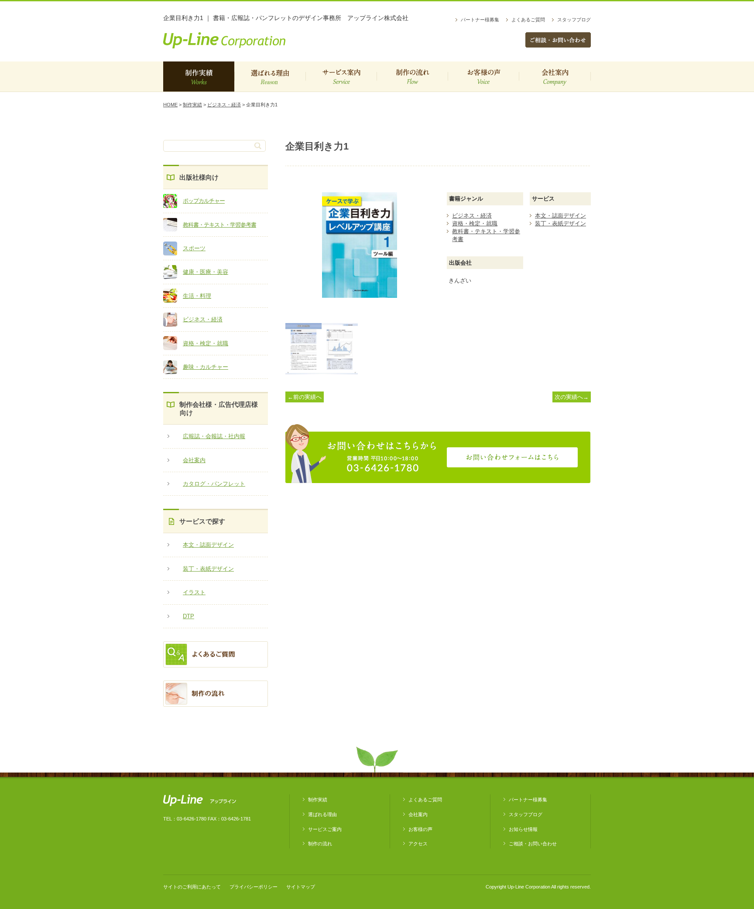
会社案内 (555, 76)
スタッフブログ (574, 19)
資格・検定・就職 (205, 343)
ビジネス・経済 (224, 104)
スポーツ (194, 248)
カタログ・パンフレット (214, 483)
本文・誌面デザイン (208, 544)
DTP (188, 616)
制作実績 (198, 76)
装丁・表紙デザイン (208, 568)
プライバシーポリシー (254, 886)
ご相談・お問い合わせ (533, 843)
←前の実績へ (305, 397)
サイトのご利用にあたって (192, 886)
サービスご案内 (341, 76)
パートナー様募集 (480, 19)
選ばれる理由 (269, 76)
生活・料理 (197, 296)
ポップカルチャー (204, 200)
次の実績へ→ (572, 397)
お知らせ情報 (523, 829)
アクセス (418, 843)
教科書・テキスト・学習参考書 (219, 224)
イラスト (194, 592)
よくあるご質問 (528, 19)
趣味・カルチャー (205, 367)
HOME (170, 104)
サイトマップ (300, 886)
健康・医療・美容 (205, 272)
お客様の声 (483, 76)
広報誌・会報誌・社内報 (214, 436)
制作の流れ (412, 76)
